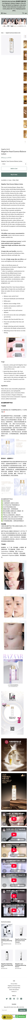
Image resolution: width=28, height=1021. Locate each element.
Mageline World (13, 1014)
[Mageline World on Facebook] (10, 999)
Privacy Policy (14, 983)
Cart (25, 13)
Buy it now (14, 175)
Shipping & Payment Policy (14, 985)
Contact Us (14, 991)
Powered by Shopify (22, 1014)
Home (2, 33)
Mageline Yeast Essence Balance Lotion (11, 161)
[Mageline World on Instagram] (17, 999)
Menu (4, 13)
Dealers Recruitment (14, 989)
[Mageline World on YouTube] (21, 999)
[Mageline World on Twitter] (7, 999)
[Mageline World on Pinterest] (14, 999)
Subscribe (23, 1010)
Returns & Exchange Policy (14, 987)
